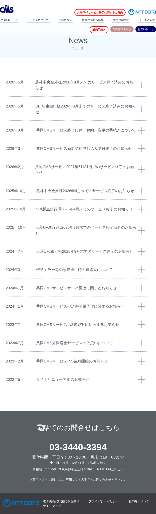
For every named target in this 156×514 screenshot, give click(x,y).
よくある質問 (147, 20)
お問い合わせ (146, 29)
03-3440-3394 (78, 447)
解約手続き (99, 29)
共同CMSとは (9, 20)
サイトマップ (52, 506)
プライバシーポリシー (103, 501)
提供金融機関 (121, 20)
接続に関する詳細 (92, 20)
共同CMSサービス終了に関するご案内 (100, 12)
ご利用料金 (65, 20)
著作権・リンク (138, 501)
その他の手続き (122, 29)
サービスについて (38, 20)
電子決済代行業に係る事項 (61, 501)
